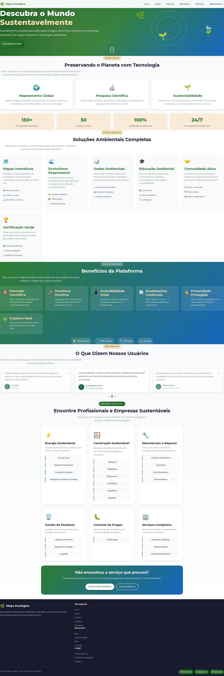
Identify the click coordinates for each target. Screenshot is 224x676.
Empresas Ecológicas (161, 539)
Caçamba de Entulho (64, 539)
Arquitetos (112, 490)
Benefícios (185, 4)
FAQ (76, 641)
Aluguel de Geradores (63, 465)
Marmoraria (112, 476)
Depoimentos (216, 4)
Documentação (81, 637)
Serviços (170, 4)
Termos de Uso (81, 653)
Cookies (78, 661)
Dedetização (112, 539)
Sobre (158, 4)
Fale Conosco (127, 587)
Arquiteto (112, 498)
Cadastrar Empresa (100, 587)
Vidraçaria (112, 462)
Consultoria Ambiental (161, 554)
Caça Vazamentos (161, 472)
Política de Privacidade (84, 657)
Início (146, 4)
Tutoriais (78, 645)
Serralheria (112, 483)
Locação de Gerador (64, 472)
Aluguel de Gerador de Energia (63, 479)
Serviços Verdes (161, 547)
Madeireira (112, 469)
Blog (76, 633)
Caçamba (64, 554)
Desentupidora (160, 479)
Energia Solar (63, 457)
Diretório (199, 4)
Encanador (160, 465)
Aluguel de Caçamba (64, 547)
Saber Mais (35, 44)
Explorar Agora (12, 44)
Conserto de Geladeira (161, 457)
